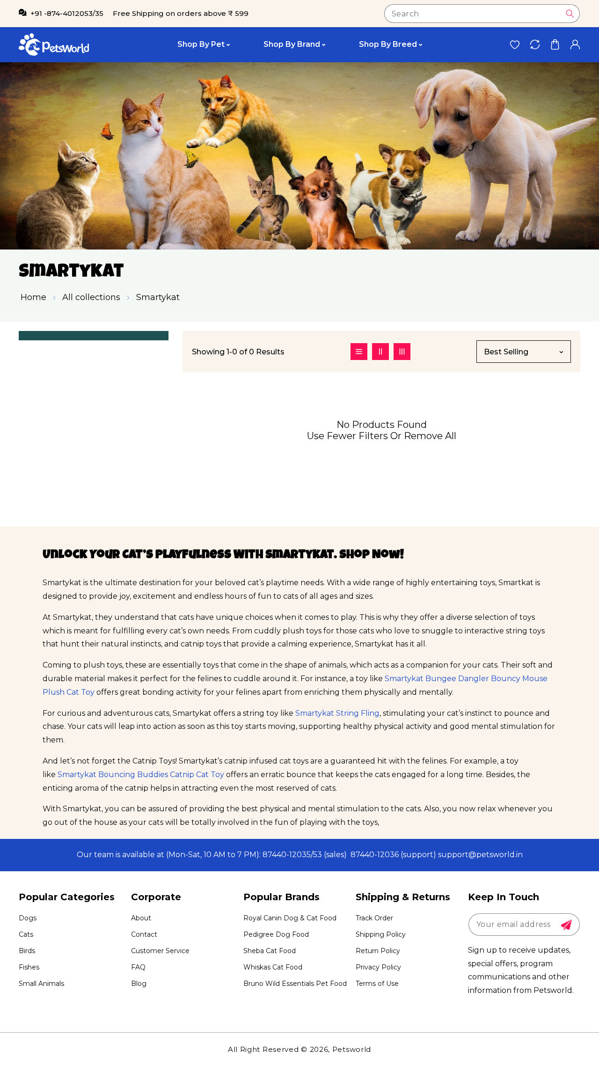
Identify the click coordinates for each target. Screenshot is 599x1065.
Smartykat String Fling (337, 713)
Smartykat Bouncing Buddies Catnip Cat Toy (141, 774)
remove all (430, 435)
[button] (554, 44)
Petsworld (351, 1049)
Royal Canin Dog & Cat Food (289, 918)
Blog (138, 983)
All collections (91, 297)
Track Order (374, 918)
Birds (27, 951)
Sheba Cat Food (269, 951)
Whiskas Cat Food (272, 967)
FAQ (138, 967)
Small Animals (41, 983)
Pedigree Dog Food (276, 934)
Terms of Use (377, 983)
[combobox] (482, 13)
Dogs (28, 918)
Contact (144, 934)
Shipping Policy (381, 934)
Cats (26, 934)
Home (33, 297)
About (141, 918)
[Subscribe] (566, 925)
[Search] (570, 13)
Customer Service (160, 951)
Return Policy (378, 951)
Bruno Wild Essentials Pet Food (295, 983)
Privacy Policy (378, 967)
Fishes (29, 967)
